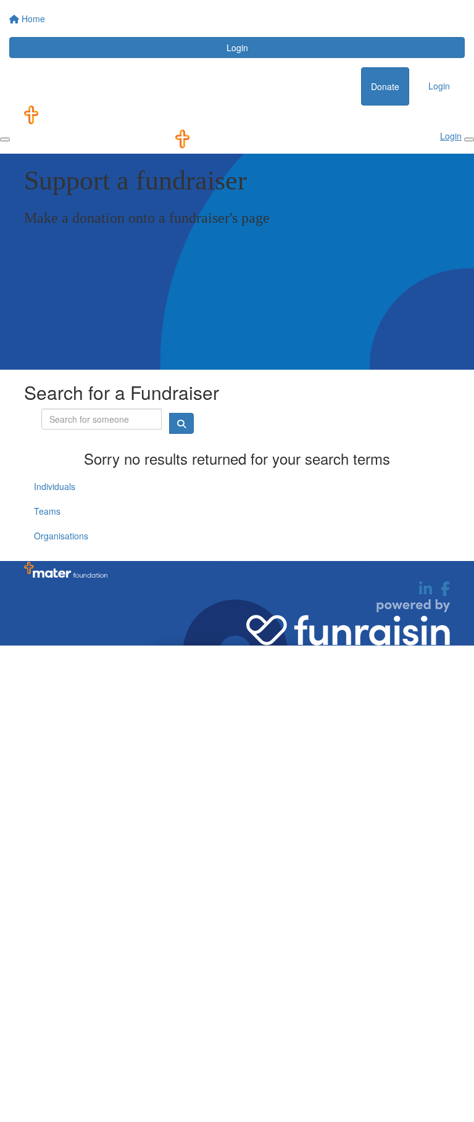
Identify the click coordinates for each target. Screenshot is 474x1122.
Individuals (54, 486)
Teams (47, 511)
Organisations (61, 536)
